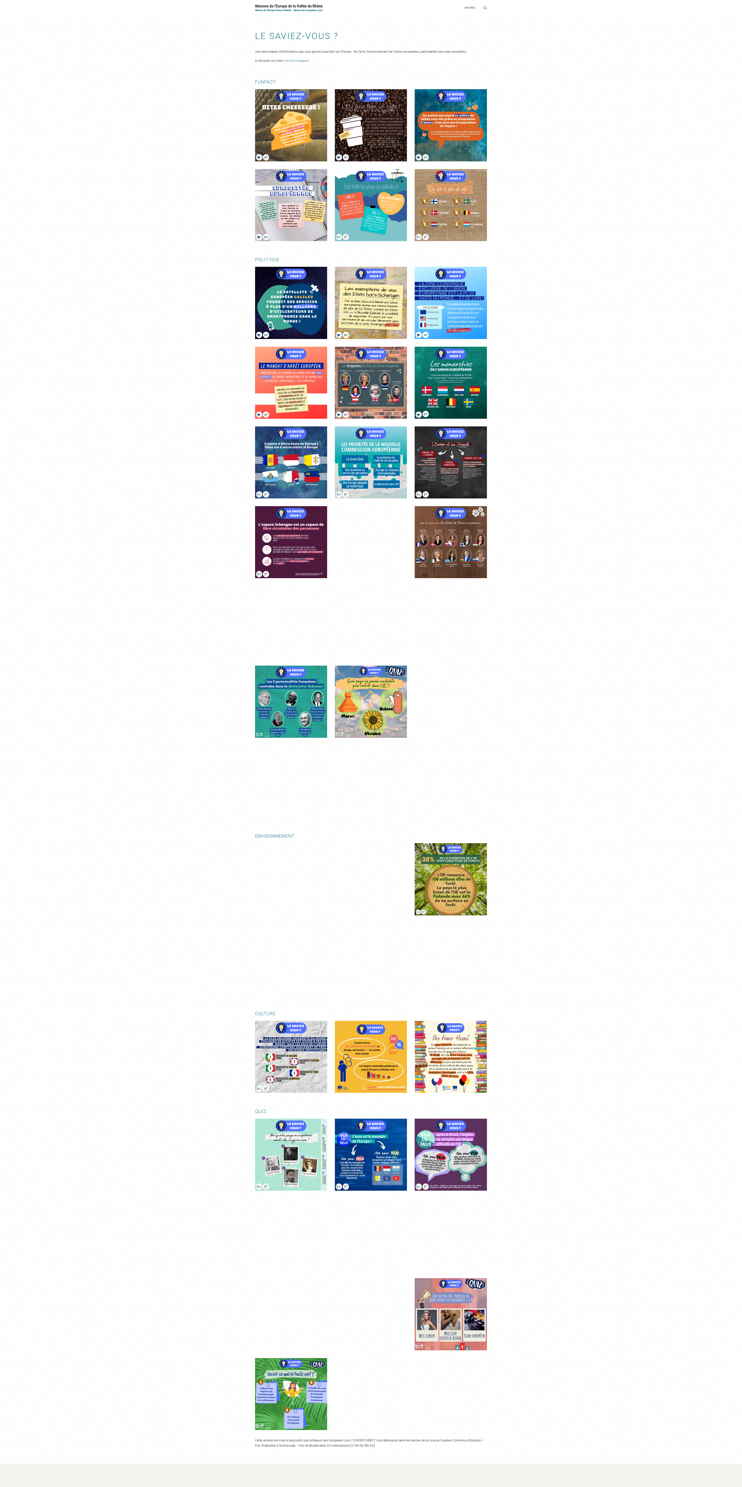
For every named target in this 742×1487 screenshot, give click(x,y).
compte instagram (296, 61)
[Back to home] (289, 7)
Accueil (470, 7)
